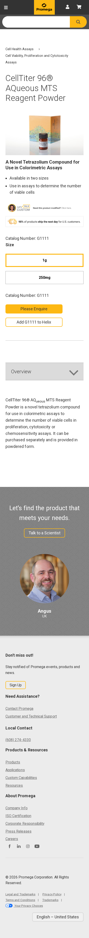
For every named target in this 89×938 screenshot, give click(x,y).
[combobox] (36, 22)
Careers (11, 839)
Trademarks (50, 900)
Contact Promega (19, 708)
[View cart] (79, 7)
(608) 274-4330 (18, 740)
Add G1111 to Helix (34, 322)
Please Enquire (34, 308)
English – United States (58, 916)
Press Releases (18, 831)
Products (12, 762)
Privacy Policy (51, 894)
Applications (15, 770)
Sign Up (16, 685)
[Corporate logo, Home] (44, 7)
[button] (78, 22)
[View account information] (67, 7)
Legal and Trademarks (20, 894)
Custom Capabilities (21, 778)
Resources (14, 785)
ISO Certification (18, 816)
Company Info (16, 808)
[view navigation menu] (6, 7)
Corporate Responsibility (24, 823)
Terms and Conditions (20, 900)
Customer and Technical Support (31, 716)
